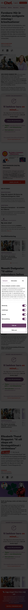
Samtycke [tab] (5, 280)
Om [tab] (23, 280)
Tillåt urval (14, 330)
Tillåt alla (14, 325)
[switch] (24, 310)
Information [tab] (14, 280)
